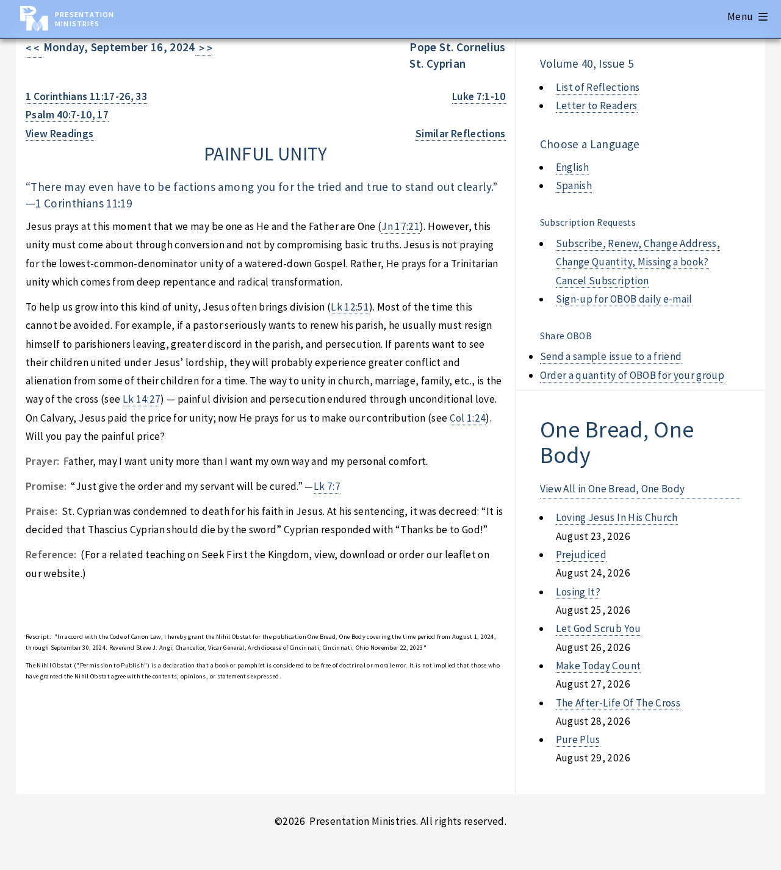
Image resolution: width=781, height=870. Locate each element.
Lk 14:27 (142, 399)
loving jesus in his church (617, 517)
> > (204, 48)
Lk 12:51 (350, 307)
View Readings (60, 133)
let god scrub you (598, 628)
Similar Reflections (461, 133)
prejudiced (581, 554)
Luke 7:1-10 (479, 96)
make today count (598, 665)
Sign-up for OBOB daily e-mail (624, 299)
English (572, 167)
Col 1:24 (468, 418)
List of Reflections (598, 87)
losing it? (578, 592)
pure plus (578, 739)
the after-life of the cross (618, 703)
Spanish (574, 185)
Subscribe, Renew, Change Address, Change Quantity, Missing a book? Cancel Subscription (638, 262)
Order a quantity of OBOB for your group (632, 375)
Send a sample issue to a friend (611, 356)
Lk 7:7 (327, 486)
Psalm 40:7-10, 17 (67, 114)
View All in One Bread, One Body (612, 488)
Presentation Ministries (84, 19)
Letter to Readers (597, 105)
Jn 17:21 (400, 226)
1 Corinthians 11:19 (83, 203)
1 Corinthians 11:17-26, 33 (86, 96)
